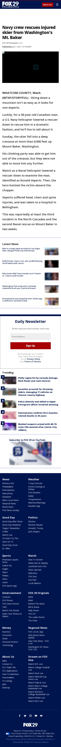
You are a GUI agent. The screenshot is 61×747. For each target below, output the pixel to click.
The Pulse (32, 620)
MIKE (30, 597)
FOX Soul (32, 576)
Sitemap (6, 687)
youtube (36, 715)
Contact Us (7, 664)
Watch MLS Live (35, 701)
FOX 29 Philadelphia (10, 43)
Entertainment (11, 593)
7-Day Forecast (35, 483)
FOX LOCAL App (35, 631)
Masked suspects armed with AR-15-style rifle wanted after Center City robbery (37, 427)
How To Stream (35, 559)
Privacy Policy (33, 359)
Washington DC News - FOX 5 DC (39, 648)
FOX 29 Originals (38, 593)
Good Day (8, 517)
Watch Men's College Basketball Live (38, 687)
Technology (7, 645)
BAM (30, 600)
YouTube (32, 579)
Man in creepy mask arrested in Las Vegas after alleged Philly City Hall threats (21, 249)
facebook (19, 715)
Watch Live (47, 5)
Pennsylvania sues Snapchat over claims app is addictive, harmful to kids (22, 299)
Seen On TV (7, 541)
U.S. (21, 43)
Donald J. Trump (35, 528)
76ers (4, 579)
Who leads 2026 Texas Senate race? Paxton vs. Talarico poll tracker (21, 274)
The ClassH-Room (10, 603)
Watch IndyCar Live (37, 682)
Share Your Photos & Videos (12, 615)
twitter (25, 715)
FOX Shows (7, 600)
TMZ (4, 607)
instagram (30, 715)
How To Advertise (10, 674)
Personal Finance (10, 642)
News (5, 479)
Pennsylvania (8, 490)
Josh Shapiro (34, 531)
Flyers (5, 572)
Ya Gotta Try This (10, 538)
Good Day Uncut (10, 545)
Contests (6, 597)
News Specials (34, 569)
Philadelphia (7, 486)
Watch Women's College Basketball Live (38, 693)
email (41, 715)
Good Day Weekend (11, 524)
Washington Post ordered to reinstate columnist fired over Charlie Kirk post (19, 287)
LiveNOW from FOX (37, 566)
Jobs (4, 684)
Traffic (5, 531)
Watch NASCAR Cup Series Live (37, 677)
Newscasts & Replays (38, 563)
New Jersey (7, 493)
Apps (4, 660)
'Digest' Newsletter (11, 528)
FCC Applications (10, 670)
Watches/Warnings (36, 502)
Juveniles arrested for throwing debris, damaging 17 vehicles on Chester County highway (35, 392)
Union (5, 582)
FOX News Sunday (10, 510)
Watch (32, 555)
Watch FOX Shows (10, 610)
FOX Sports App (9, 585)
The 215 (32, 613)
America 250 (8, 483)
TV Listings (7, 681)
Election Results (35, 524)
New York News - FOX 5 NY (38, 642)
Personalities (8, 677)
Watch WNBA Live (36, 697)
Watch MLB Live (35, 673)
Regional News (37, 627)
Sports (6, 555)
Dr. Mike (6, 548)
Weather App (34, 506)
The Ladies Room (36, 617)
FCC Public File (9, 667)
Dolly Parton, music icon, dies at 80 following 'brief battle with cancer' (22, 262)
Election (31, 521)
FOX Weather (34, 492)
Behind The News (36, 603)
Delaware (6, 496)
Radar (31, 496)
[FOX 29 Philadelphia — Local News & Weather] (10, 4)
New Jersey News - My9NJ (37, 636)
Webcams (32, 573)
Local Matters (34, 583)
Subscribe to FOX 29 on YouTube (27, 440)
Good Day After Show (12, 521)
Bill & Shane (33, 607)
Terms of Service (32, 361)
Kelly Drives (33, 610)
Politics (33, 517)
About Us (8, 656)
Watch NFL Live (35, 664)
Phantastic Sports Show (10, 560)
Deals (5, 638)
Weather (33, 479)
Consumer (7, 635)
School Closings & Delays (36, 488)
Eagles (5, 569)
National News (9, 503)
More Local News (10, 500)
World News (7, 507)
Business (6, 631)
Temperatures (34, 499)
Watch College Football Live (39, 668)
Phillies (5, 575)
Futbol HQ (7, 565)
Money (6, 627)
